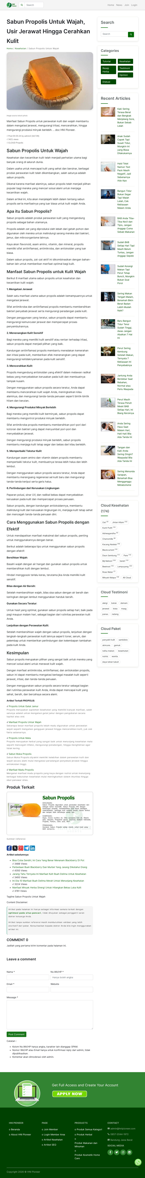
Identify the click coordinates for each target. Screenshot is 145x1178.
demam (124, 603)
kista (115, 608)
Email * (10, 984)
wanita (115, 656)
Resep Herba (106, 70)
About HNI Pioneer (21, 1134)
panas (105, 614)
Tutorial (107, 61)
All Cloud (127, 577)
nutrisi (105, 656)
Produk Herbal (84, 1134)
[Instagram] (123, 1152)
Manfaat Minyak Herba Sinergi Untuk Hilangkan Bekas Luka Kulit (46, 887)
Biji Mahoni (109, 560)
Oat (105, 522)
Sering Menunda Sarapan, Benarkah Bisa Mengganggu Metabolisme (126, 478)
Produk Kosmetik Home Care (87, 1156)
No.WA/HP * (57, 971)
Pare (127, 555)
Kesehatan (20, 48)
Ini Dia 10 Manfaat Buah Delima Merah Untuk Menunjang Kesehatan (48, 880)
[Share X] (15, 847)
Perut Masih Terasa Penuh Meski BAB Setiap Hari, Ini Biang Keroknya (125, 406)
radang (115, 614)
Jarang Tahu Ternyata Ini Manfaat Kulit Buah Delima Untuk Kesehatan (49, 873)
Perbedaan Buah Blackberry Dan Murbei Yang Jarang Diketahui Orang (49, 867)
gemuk (117, 645)
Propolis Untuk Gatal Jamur (23, 706)
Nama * (11, 971)
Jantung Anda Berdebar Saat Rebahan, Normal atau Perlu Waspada (125, 382)
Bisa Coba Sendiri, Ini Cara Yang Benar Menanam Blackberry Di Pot (48, 860)
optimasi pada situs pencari (24, 913)
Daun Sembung (111, 555)
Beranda (15, 1129)
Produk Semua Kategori (89, 1129)
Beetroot (108, 566)
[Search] (131, 34)
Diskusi (106, 81)
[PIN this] (20, 847)
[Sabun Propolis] (50, 813)
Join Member (51, 1129)
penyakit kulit (108, 640)
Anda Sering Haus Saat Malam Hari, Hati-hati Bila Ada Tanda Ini (124, 430)
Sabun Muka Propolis (20, 753)
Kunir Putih (109, 527)
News (119, 5)
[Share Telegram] (26, 847)
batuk (114, 603)
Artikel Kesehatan (53, 1139)
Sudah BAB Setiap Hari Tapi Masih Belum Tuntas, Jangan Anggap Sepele (126, 249)
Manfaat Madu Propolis (21, 769)
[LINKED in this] (32, 847)
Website (55, 984)
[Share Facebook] (9, 847)
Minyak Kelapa (110, 577)
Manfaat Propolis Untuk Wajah (25, 722)
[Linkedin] (129, 1152)
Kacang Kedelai (111, 544)
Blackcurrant (109, 549)
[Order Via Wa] (138, 1162)
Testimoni (125, 68)
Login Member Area (54, 1134)
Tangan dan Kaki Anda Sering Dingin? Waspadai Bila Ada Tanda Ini (125, 454)
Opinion (124, 75)
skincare (106, 645)
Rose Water (108, 572)
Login (134, 5)
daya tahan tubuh (110, 662)
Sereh (124, 560)
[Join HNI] (27, 1093)
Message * (12, 997)
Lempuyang (125, 566)
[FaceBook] (110, 1152)
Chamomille (109, 538)
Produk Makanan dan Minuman (86, 1145)
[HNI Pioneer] (12, 5)
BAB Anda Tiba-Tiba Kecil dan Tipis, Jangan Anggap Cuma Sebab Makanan (126, 225)
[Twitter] (117, 1152)
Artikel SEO (50, 1144)
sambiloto (123, 640)
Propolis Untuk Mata (20, 738)
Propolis (19, 143)
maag (123, 608)
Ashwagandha (110, 533)
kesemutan (123, 651)
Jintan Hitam (119, 522)
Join (126, 5)
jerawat (105, 608)
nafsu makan (108, 651)
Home (111, 5)
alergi (104, 603)
